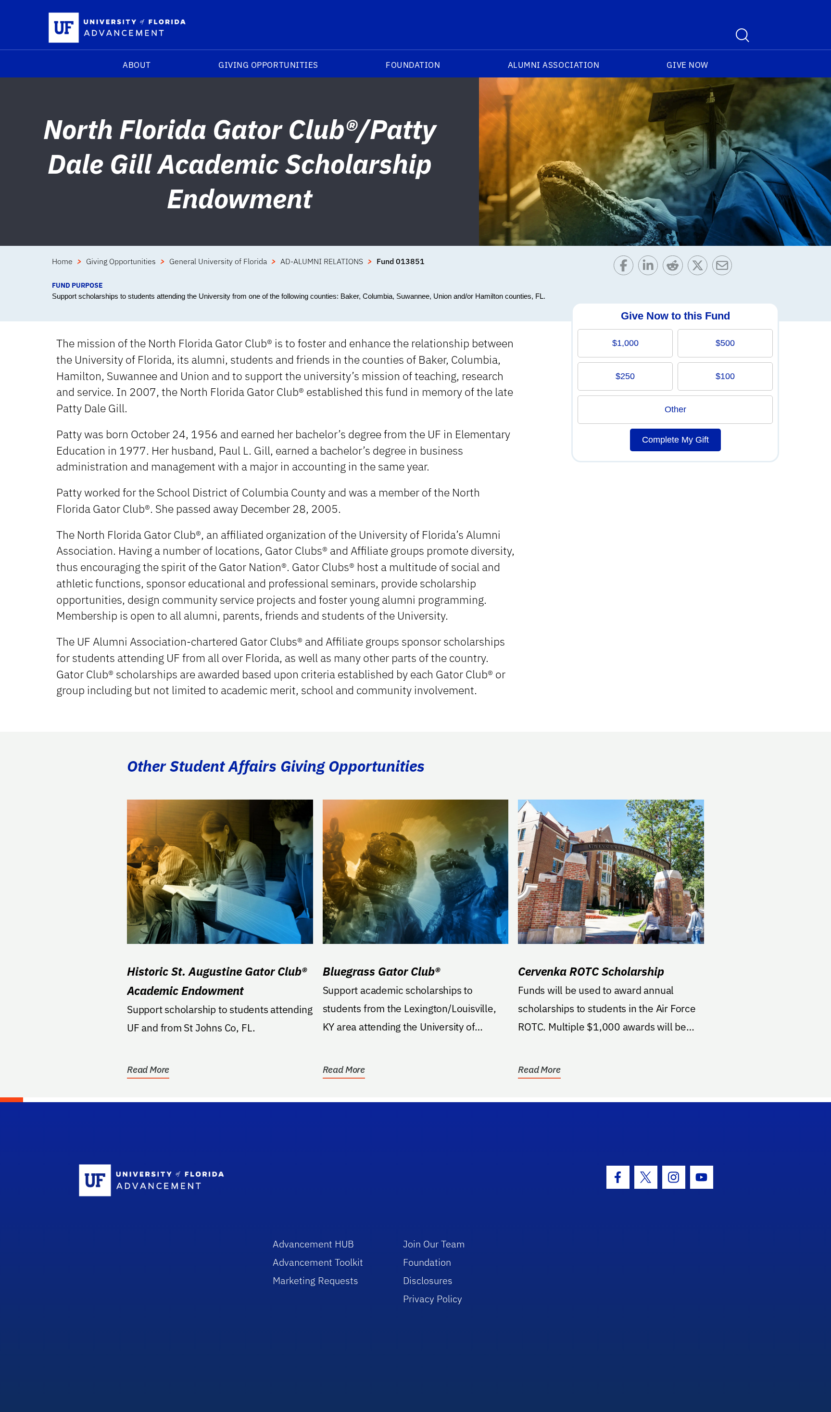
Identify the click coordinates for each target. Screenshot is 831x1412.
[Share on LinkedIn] (650, 267)
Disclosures (428, 1280)
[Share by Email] (724, 267)
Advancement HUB (313, 1243)
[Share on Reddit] (675, 267)
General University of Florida (218, 261)
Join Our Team (434, 1243)
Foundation (413, 65)
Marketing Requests (315, 1280)
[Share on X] (700, 267)
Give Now (687, 65)
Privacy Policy (432, 1298)
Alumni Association (554, 65)
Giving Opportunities (268, 65)
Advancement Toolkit (318, 1262)
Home (62, 261)
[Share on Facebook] (626, 267)
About (137, 65)
